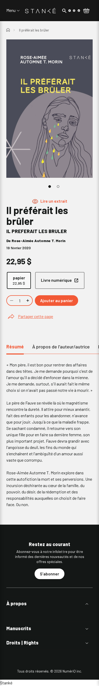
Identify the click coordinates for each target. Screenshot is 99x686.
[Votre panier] (86, 11)
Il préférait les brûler (34, 30)
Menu (11, 10)
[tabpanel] (49, 435)
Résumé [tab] (15, 346)
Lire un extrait (53, 200)
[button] (49, 604)
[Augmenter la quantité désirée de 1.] (28, 300)
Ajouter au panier (56, 300)
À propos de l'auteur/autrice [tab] (61, 346)
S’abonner (49, 573)
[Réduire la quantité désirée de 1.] (11, 300)
